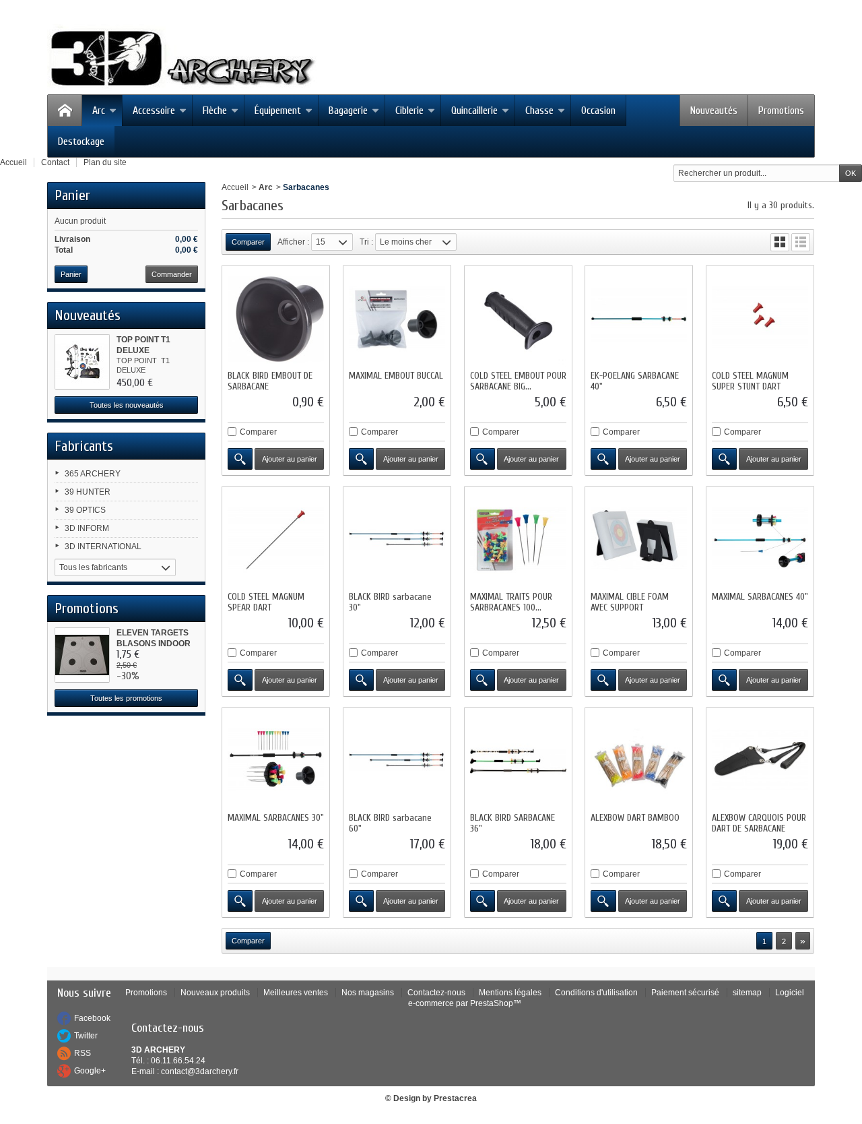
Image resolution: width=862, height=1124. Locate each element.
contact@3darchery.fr (199, 1071)
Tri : (366, 242)
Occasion (598, 110)
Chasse (539, 110)
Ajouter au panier (289, 459)
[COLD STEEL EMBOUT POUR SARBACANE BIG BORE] (518, 319)
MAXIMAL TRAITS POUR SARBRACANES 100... (511, 602)
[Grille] (779, 242)
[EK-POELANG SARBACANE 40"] (639, 319)
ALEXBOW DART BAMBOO (635, 817)
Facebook (92, 1018)
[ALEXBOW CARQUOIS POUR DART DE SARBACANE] (760, 761)
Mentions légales (510, 992)
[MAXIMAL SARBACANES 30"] (276, 761)
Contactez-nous (436, 992)
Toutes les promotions (126, 698)
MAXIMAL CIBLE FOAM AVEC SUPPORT (630, 602)
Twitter (86, 1035)
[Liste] (800, 242)
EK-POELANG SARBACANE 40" (635, 381)
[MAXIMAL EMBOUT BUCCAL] (397, 319)
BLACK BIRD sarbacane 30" (390, 602)
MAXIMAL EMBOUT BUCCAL (396, 375)
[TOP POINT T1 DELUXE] (82, 361)
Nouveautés (713, 110)
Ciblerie (409, 110)
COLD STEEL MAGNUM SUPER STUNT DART (750, 381)
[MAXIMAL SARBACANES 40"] (760, 540)
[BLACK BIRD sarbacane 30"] (397, 540)
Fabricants (84, 446)
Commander (172, 274)
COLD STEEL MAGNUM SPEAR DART (266, 602)
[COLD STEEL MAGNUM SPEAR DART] (276, 540)
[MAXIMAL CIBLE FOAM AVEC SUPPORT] (639, 540)
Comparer (258, 432)
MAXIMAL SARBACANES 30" (276, 817)
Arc (98, 110)
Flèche (215, 110)
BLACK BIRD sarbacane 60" (390, 823)
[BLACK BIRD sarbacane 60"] (397, 761)
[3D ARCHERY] (182, 59)
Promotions (781, 110)
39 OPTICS (85, 510)
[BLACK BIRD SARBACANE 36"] (518, 761)
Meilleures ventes (295, 992)
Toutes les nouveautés (127, 405)
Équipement (278, 110)
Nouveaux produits (215, 992)
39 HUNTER (87, 492)
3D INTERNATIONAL (103, 546)
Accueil (235, 187)
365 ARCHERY (93, 473)
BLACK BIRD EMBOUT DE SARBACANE (270, 381)
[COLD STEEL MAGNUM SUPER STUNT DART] (760, 319)
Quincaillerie (474, 110)
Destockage (81, 141)
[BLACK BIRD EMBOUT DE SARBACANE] (276, 319)
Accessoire (154, 110)
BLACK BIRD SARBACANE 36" (512, 823)
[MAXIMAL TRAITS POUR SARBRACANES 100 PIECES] (518, 540)
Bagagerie (348, 110)
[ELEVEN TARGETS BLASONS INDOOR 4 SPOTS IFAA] (82, 655)
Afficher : (293, 242)
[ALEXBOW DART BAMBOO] (639, 761)
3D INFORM (87, 528)
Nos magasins (367, 992)
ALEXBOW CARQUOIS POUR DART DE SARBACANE (759, 823)
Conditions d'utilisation (596, 992)
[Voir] (240, 459)
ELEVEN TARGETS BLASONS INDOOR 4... (154, 643)
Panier (72, 195)
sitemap (747, 992)
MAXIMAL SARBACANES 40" (760, 596)
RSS (82, 1053)
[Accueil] (64, 110)
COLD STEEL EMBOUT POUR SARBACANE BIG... (518, 381)
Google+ (90, 1070)
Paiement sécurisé (685, 992)
